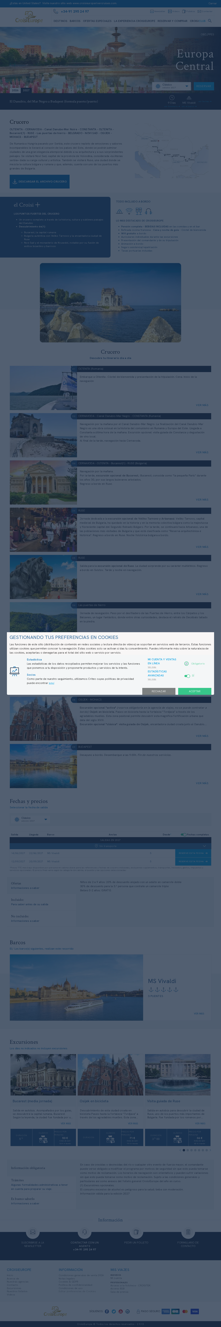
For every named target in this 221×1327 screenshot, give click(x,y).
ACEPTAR (195, 691)
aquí (51, 683)
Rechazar (159, 691)
